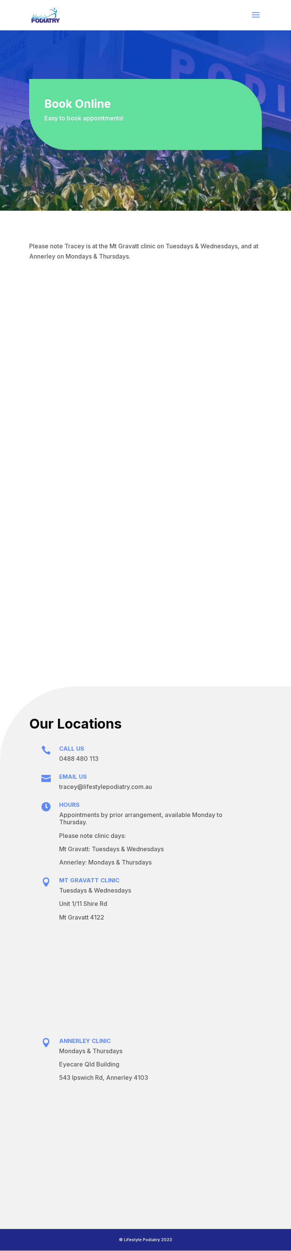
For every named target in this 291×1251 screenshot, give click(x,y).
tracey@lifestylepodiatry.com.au (105, 786)
